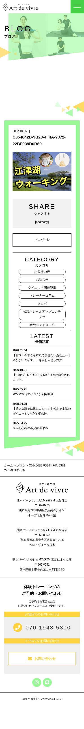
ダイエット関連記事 (42, 287)
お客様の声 (42, 271)
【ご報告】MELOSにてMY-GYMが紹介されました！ (41, 374)
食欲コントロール (42, 325)
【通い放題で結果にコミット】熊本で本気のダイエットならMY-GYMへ (42, 408)
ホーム (9, 465)
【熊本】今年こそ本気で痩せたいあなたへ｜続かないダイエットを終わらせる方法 (42, 355)
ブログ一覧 (42, 240)
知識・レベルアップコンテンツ (42, 314)
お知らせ (42, 279)
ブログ (42, 303)
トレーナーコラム (42, 295)
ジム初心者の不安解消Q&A (30, 426)
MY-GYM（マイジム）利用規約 (33, 392)
